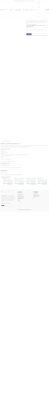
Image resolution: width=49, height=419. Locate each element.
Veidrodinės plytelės (36, 195)
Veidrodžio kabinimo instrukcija (5, 163)
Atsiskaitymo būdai (20, 198)
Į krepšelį (29, 34)
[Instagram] (3, 205)
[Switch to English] (37, 10)
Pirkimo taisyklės (20, 195)
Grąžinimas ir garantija (20, 196)
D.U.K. (18, 199)
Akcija (34, 197)
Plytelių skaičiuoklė (36, 196)
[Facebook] (2, 205)
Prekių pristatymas (20, 197)
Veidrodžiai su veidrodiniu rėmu (31, 24)
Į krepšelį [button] (9, 183)
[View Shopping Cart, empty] (47, 10)
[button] (21, 10)
